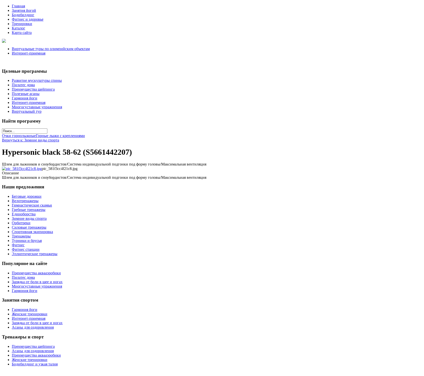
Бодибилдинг (23, 15)
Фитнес (18, 245)
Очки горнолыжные (19, 136)
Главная (18, 6)
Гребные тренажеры (28, 210)
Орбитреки (21, 223)
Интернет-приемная (28, 53)
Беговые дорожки (26, 196)
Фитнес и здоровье (27, 19)
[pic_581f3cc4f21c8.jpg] (22, 169)
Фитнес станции (26, 249)
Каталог (18, 28)
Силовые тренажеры (29, 227)
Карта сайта (22, 32)
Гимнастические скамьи (32, 205)
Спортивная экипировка (32, 232)
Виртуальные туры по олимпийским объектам (51, 49)
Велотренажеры (25, 201)
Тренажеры (21, 236)
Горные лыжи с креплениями (60, 136)
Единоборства (24, 214)
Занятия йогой (24, 10)
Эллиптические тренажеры (34, 254)
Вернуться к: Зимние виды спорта (30, 140)
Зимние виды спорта (29, 218)
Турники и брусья (27, 240)
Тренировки (22, 24)
